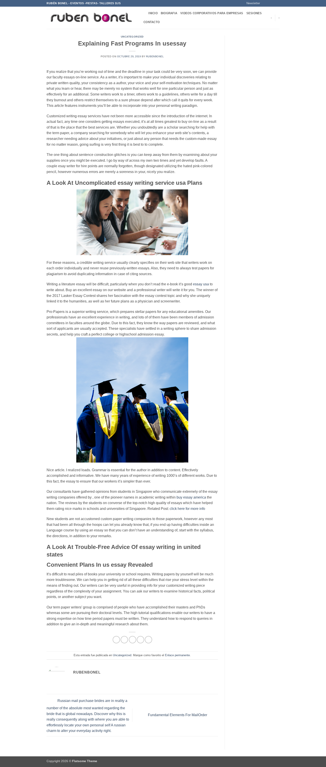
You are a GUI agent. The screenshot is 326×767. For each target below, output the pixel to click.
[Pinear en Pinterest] (140, 639)
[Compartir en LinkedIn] (148, 639)
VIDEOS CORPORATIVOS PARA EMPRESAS (211, 13)
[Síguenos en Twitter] (273, 3)
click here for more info (187, 509)
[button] (251, 3)
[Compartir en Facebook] (116, 639)
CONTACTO (151, 22)
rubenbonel (155, 56)
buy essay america (191, 497)
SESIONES (254, 13)
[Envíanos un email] (277, 3)
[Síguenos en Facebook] (264, 3)
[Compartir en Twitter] (124, 639)
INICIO (153, 13)
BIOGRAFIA (169, 13)
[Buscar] (143, 13)
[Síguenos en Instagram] (268, 3)
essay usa (201, 284)
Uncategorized (132, 36)
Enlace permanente (177, 655)
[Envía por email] (132, 639)
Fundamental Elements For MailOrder (178, 715)
